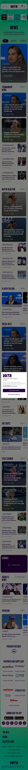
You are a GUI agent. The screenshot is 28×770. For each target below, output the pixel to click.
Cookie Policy (6, 386)
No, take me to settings (14, 394)
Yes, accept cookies (14, 390)
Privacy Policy (13, 386)
